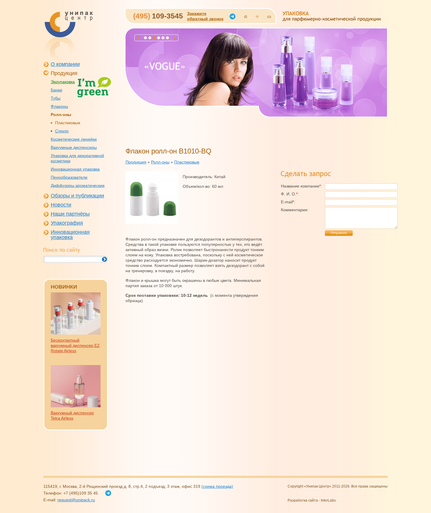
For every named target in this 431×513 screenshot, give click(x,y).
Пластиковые (67, 122)
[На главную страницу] (245, 16)
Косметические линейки (74, 139)
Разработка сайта (303, 500)
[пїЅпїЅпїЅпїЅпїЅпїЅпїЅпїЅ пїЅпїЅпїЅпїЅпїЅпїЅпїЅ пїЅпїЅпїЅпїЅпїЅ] (68, 36)
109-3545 (158, 15)
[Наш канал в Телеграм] (232, 16)
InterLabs (328, 500)
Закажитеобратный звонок (205, 16)
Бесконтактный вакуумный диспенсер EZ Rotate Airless (75, 345)
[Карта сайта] (257, 16)
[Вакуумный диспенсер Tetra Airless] (76, 405)
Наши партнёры (70, 214)
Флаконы (59, 106)
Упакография (67, 223)
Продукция (64, 73)
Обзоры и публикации (77, 196)
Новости (61, 205)
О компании (65, 64)
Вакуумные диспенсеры (74, 147)
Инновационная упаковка (75, 169)
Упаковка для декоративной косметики (77, 158)
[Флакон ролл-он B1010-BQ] (151, 222)
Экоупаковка (63, 81)
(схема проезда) (217, 486)
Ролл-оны (61, 114)
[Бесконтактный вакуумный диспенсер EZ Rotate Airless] (76, 333)
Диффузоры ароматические (78, 185)
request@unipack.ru (76, 499)
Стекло (62, 131)
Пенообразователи (69, 177)
